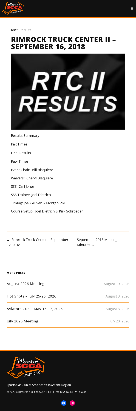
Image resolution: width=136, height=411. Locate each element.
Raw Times (20, 161)
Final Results (21, 152)
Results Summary (25, 135)
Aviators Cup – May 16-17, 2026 (35, 309)
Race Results (21, 29)
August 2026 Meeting (25, 283)
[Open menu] (132, 8)
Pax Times (19, 144)
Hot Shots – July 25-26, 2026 (31, 296)
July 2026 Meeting (22, 321)
